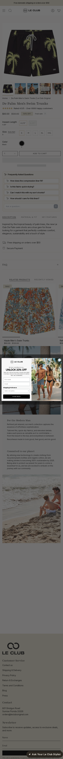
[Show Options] (28, 391)
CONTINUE (16, 396)
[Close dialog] (59, 360)
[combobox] (16, 391)
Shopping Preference (10, 388)
